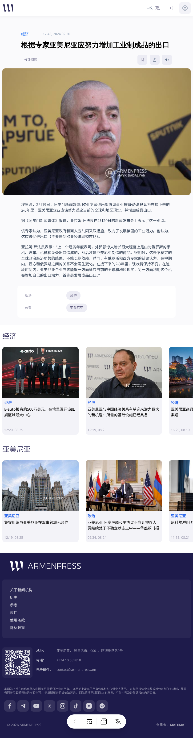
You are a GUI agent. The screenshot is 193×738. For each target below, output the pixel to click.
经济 (73, 295)
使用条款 (17, 620)
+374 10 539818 (68, 660)
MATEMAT (178, 724)
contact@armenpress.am (76, 669)
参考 (13, 605)
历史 (13, 597)
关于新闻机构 (21, 589)
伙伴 (13, 612)
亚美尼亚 (76, 307)
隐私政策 (17, 627)
